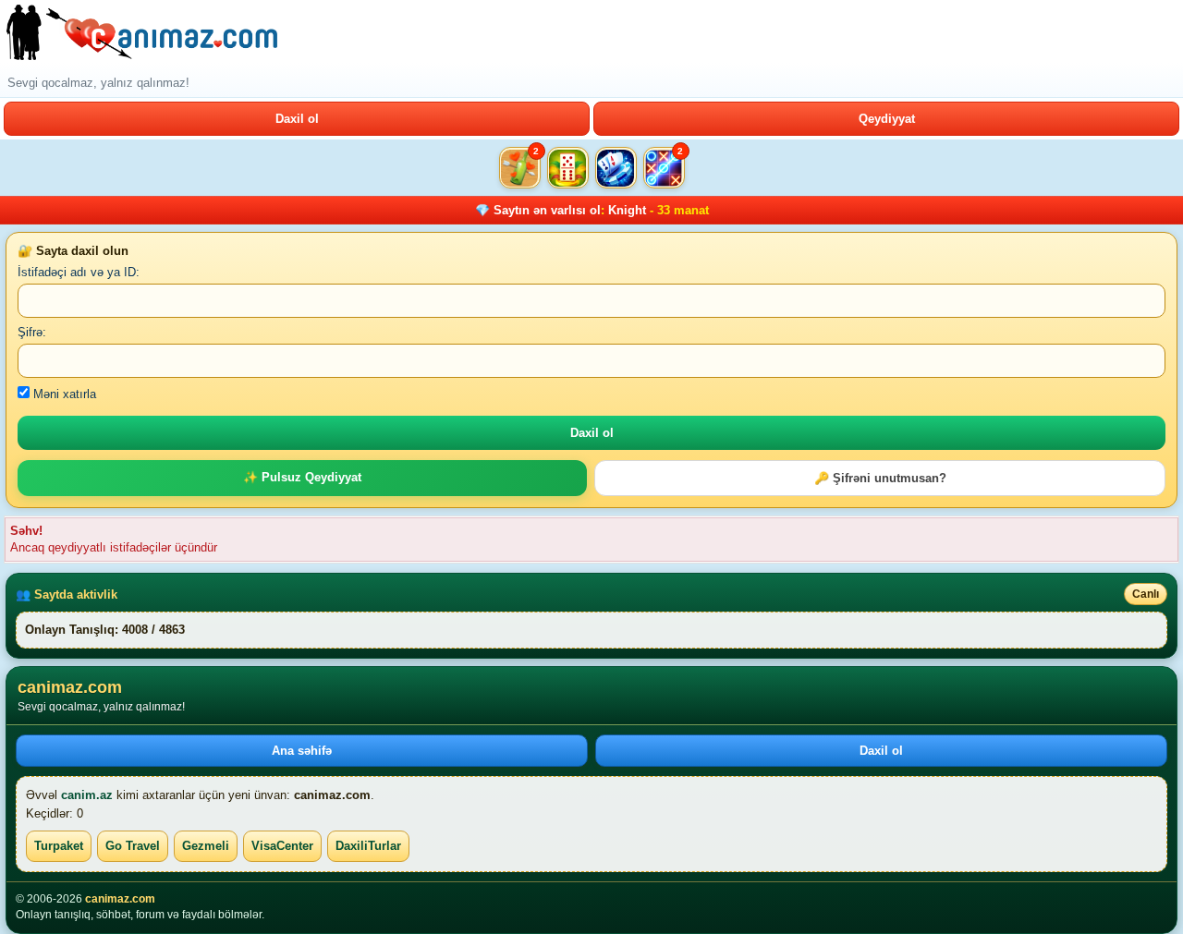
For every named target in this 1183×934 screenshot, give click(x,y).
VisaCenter (282, 846)
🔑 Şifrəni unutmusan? (880, 478)
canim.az (87, 795)
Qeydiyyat (887, 119)
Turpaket (58, 846)
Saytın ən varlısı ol (547, 210)
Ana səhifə (302, 751)
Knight (627, 210)
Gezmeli (205, 846)
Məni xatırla (63, 394)
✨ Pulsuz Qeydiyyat (302, 477)
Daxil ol (297, 119)
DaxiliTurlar (368, 846)
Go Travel (132, 846)
